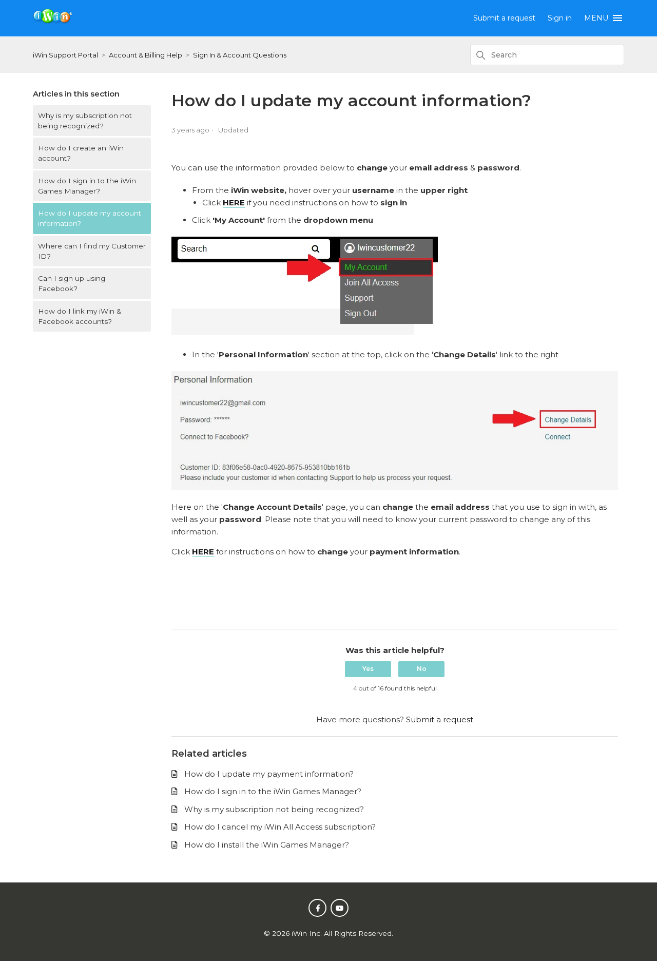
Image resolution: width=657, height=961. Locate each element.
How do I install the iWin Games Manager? (266, 845)
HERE (203, 551)
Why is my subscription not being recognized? (85, 120)
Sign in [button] (560, 18)
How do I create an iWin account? (81, 153)
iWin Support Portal (65, 55)
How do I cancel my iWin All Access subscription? (280, 827)
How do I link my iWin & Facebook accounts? (80, 316)
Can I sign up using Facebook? (71, 283)
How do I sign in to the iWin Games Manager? (87, 186)
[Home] (53, 22)
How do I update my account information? (89, 218)
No (422, 668)
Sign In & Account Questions (239, 55)
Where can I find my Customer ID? (92, 251)
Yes (368, 668)
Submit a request (504, 18)
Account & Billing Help (145, 55)
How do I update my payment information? (269, 774)
